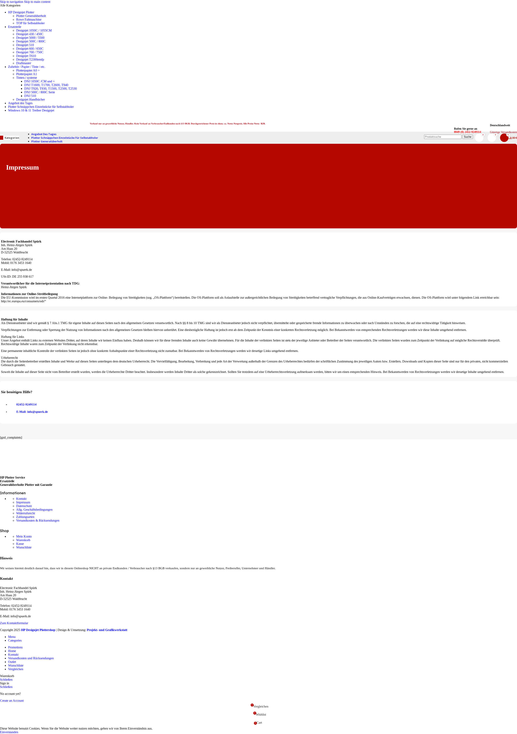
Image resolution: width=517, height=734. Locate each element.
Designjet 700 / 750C (29, 52)
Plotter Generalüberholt (31, 16)
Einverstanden (9, 732)
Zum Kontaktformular (14, 623)
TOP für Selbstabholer (30, 23)
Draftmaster (23, 63)
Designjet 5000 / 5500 (30, 37)
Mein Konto (24, 536)
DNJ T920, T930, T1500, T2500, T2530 (50, 88)
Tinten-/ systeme (26, 77)
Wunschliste (24, 547)
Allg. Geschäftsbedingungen (34, 509)
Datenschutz (24, 506)
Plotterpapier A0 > (28, 70)
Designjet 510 (25, 45)
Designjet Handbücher (30, 99)
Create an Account (12, 700)
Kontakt (21, 498)
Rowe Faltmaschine (28, 19)
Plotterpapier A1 (26, 74)
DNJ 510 (30, 96)
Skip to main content (37, 1)
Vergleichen (15, 669)
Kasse (20, 543)
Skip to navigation (12, 1)
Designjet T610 (26, 56)
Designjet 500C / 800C (31, 41)
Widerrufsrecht (25, 513)
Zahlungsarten (25, 517)
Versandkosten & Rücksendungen (37, 520)
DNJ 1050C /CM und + (39, 81)
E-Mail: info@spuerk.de (32, 411)
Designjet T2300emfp (30, 59)
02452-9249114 (26, 404)
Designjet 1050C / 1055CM (34, 30)
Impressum (23, 502)
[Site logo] (39, 132)
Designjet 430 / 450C (29, 34)
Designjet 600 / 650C (29, 48)
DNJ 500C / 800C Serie (39, 92)
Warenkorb (23, 540)
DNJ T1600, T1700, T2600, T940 (46, 85)
